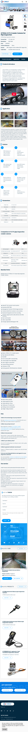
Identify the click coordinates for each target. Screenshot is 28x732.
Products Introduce (6, 59)
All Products (22, 586)
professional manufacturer (10, 420)
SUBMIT (5, 520)
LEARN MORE (7, 578)
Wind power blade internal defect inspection (11, 570)
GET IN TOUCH (4, 715)
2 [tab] (25, 19)
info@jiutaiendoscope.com (15, 537)
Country (4, 509)
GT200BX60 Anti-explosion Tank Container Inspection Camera (11, 652)
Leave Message (6, 53)
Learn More (7, 597)
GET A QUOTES (18, 578)
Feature (23, 59)
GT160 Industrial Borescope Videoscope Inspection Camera (13, 622)
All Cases (22, 548)
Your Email (5, 506)
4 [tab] (25, 26)
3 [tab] (25, 23)
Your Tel (4, 503)
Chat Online (17, 53)
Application (16, 59)
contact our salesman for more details (18, 457)
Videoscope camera (8, 428)
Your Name (5, 500)
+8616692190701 (13, 532)
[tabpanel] (12, 22)
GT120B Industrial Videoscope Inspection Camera (13, 592)
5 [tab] (25, 30)
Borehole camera (8, 429)
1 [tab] (25, 15)
